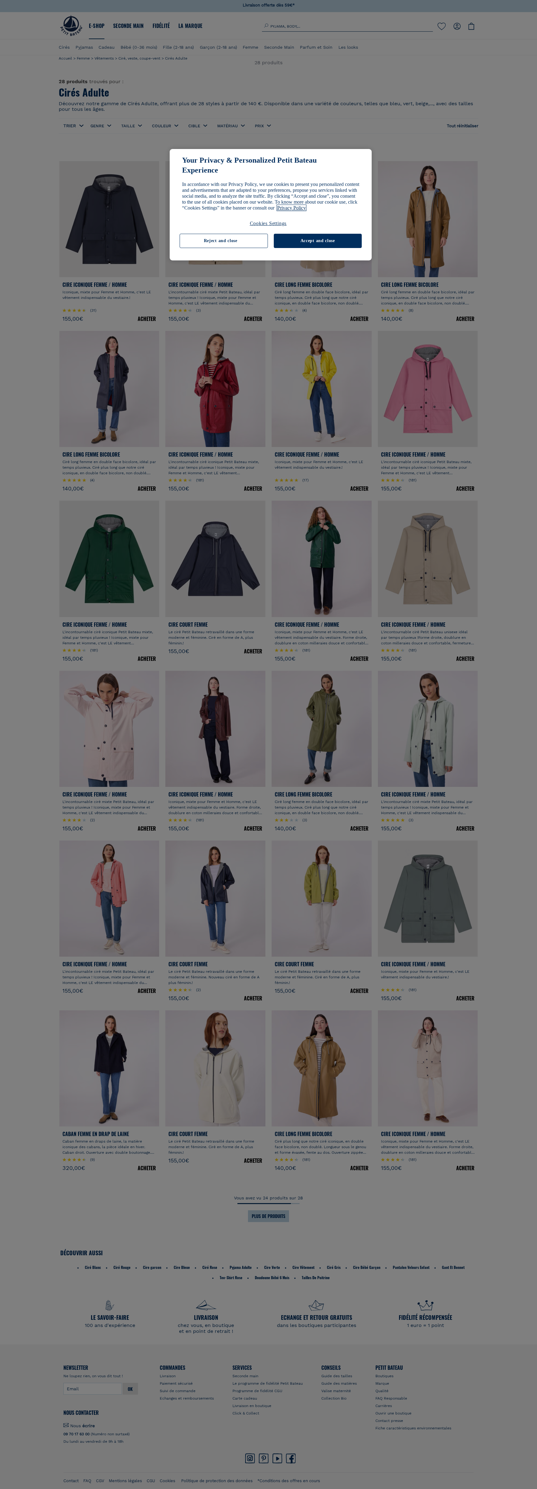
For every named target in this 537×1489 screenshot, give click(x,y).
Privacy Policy (291, 207)
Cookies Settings (268, 223)
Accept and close (318, 240)
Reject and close (220, 240)
